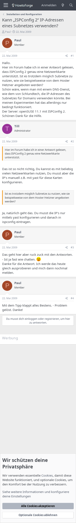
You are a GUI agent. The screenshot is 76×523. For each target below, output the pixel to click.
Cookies (47, 475)
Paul (8, 32)
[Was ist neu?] (62, 5)
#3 (72, 247)
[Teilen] (66, 56)
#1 (72, 56)
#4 (72, 298)
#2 (72, 141)
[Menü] (6, 5)
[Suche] (71, 5)
